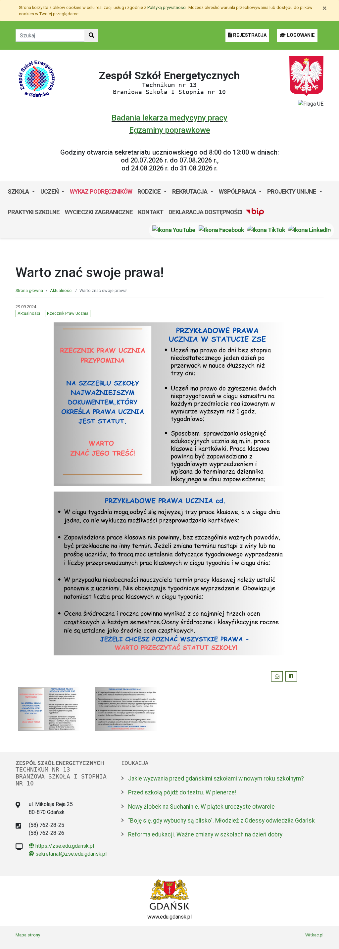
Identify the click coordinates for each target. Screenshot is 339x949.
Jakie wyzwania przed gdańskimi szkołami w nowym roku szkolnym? (216, 778)
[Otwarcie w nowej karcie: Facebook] (221, 230)
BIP (252, 212)
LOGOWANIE (300, 35)
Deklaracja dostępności (205, 212)
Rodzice (149, 191)
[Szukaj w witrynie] (91, 35)
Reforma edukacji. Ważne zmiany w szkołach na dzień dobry (205, 834)
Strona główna (29, 290)
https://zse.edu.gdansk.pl (61, 846)
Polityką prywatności (166, 7)
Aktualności (61, 290)
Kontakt (150, 212)
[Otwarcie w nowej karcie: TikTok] (266, 230)
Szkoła (19, 191)
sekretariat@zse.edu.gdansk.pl (68, 854)
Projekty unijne (292, 191)
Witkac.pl (314, 934)
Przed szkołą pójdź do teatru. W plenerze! (182, 792)
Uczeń (50, 191)
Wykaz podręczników (101, 191)
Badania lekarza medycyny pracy (169, 117)
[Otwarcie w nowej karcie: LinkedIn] (309, 230)
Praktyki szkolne (34, 212)
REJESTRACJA (249, 35)
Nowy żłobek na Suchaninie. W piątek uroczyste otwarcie (201, 806)
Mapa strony (28, 934)
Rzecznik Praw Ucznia (67, 313)
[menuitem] (21, 191)
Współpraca (238, 191)
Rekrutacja (190, 191)
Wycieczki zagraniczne (99, 212)
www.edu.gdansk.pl (169, 917)
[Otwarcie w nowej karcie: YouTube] (174, 230)
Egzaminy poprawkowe (169, 130)
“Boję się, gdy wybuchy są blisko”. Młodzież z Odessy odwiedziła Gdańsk (221, 820)
